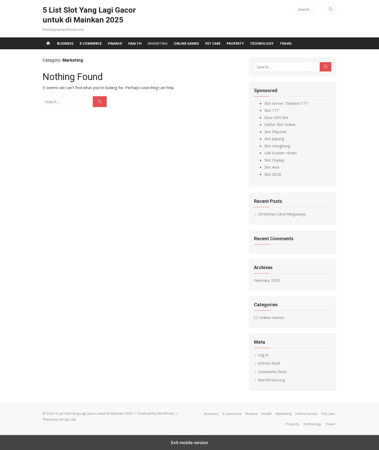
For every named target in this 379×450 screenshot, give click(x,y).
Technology (262, 43)
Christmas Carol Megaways (282, 213)
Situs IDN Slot (276, 117)
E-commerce (91, 43)
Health (135, 43)
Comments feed (272, 371)
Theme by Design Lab (59, 419)
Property (235, 43)
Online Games (186, 43)
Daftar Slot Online (279, 124)
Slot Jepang (274, 138)
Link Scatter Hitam (280, 152)
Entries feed (269, 363)
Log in (263, 354)
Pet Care (212, 43)
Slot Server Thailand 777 (286, 103)
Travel (286, 43)
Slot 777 (271, 110)
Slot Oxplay (274, 160)
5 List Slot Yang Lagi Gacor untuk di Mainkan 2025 (89, 14)
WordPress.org (271, 379)
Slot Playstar (275, 131)
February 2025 (267, 280)
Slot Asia (271, 167)
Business (65, 43)
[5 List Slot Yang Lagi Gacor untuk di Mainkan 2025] (48, 43)
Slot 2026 (272, 174)
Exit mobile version (189, 442)
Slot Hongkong (277, 145)
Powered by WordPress (156, 413)
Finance (115, 43)
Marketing (158, 43)
